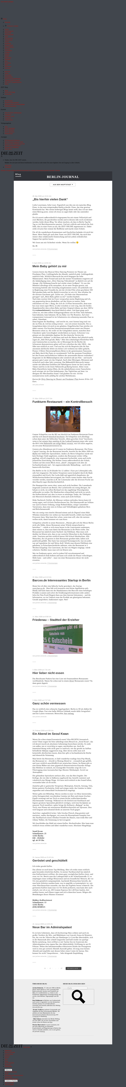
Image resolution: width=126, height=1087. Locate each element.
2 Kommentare (52, 563)
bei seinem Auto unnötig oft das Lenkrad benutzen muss (61, 441)
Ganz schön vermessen (49, 703)
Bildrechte (8, 1070)
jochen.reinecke (41, 249)
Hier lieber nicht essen (48, 673)
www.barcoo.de (38, 588)
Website (45, 751)
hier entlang (69, 713)
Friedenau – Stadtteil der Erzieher (55, 619)
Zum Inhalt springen (7, 1)
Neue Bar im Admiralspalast (52, 927)
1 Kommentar (52, 603)
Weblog (42, 1031)
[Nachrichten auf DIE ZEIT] (12, 154)
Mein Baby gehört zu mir (49, 266)
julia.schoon (39, 384)
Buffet (35, 454)
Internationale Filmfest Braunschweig (43, 1014)
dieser (71, 681)
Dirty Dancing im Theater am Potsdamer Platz (60, 379)
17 (61, 968)
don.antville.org (37, 1007)
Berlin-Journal (63, 177)
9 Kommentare (52, 249)
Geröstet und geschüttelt (49, 860)
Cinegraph (35, 1016)
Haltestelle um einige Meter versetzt (58, 443)
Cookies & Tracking (11, 1081)
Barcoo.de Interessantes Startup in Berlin (61, 580)
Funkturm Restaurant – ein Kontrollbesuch (62, 401)
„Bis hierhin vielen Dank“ (50, 199)
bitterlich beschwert (57, 437)
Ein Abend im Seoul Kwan (50, 733)
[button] (4, 19)
